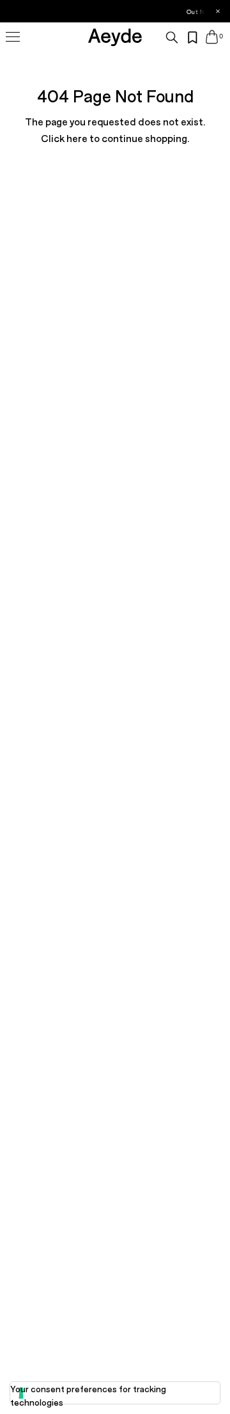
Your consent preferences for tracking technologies (88, 1395)
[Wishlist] (193, 37)
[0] (211, 36)
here (77, 138)
